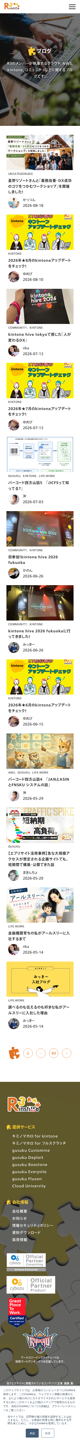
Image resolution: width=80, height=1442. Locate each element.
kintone (15, 253)
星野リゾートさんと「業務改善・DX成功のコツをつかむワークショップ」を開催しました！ (40, 186)
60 (54, 1053)
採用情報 (19, 1239)
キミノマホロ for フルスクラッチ (39, 1143)
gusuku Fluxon (27, 1178)
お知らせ (19, 1218)
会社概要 (19, 1211)
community (17, 327)
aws (11, 772)
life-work (47, 476)
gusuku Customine (31, 1150)
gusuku (14, 476)
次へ (66, 1053)
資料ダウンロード (26, 1232)
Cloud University (29, 1185)
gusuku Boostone (30, 1164)
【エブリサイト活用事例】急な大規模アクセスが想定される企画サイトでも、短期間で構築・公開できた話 (39, 859)
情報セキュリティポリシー (32, 1225)
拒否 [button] (47, 1433)
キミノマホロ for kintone (35, 1136)
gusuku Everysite (29, 1171)
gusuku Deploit (28, 1157)
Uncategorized (20, 173)
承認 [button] (32, 1433)
